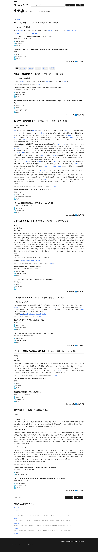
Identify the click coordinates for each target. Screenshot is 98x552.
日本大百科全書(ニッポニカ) (25, 221)
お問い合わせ (81, 541)
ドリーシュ (43, 170)
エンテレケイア (48, 179)
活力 (52, 30)
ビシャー (43, 155)
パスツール (77, 164)
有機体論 (53, 155)
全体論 (26, 314)
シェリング (25, 139)
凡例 (36, 33)
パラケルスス (20, 153)
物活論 (33, 260)
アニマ (38, 133)
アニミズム (17, 133)
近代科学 (45, 68)
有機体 (56, 161)
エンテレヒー (22, 68)
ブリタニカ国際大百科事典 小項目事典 (29, 351)
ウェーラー (28, 161)
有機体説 (52, 68)
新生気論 (31, 68)
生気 (65, 81)
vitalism (19, 19)
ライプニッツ (58, 307)
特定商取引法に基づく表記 (71, 541)
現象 (17, 30)
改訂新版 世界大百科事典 (24, 121)
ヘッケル (38, 68)
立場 (66, 131)
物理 (21, 30)
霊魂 (42, 133)
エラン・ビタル (57, 166)
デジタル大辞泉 (20, 23)
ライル (44, 314)
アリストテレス (61, 144)
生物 (21, 81)
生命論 (28, 260)
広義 (15, 131)
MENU (15, 1)
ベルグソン (47, 166)
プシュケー (23, 146)
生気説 (69, 30)
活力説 (74, 30)
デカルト (16, 148)
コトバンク (21, 5)
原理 (48, 30)
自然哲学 (72, 137)
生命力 (48, 81)
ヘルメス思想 (68, 135)
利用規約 (62, 541)
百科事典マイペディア (23, 298)
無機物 (39, 161)
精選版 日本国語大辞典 (23, 74)
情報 (33, 33)
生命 (21, 314)
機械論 (34, 131)
